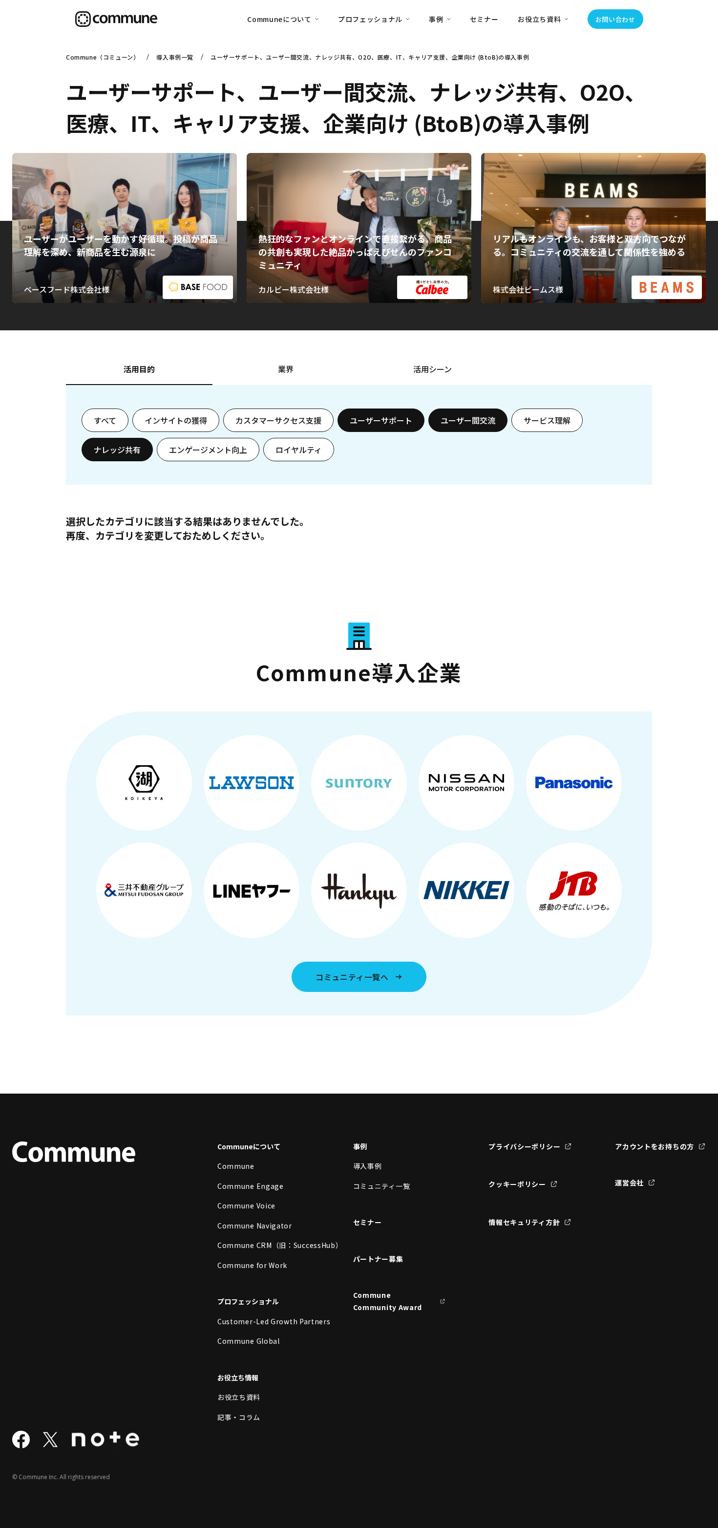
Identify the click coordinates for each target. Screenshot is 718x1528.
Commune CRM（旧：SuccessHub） (263, 1245)
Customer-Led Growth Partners (263, 1321)
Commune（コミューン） (102, 57)
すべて (105, 420)
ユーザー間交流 (468, 420)
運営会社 (629, 1182)
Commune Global (248, 1341)
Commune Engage (250, 1186)
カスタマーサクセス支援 (278, 420)
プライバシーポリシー (524, 1146)
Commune (235, 1166)
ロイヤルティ (298, 449)
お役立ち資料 (238, 1397)
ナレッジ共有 (117, 449)
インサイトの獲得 (176, 420)
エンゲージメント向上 (208, 449)
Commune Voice (246, 1205)
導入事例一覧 (174, 57)
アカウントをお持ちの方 (654, 1146)
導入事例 (367, 1166)
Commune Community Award (387, 1301)
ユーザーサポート (381, 420)
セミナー (484, 19)
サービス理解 (547, 420)
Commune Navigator (254, 1225)
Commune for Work (252, 1265)
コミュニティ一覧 (381, 1186)
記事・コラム (238, 1417)
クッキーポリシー (517, 1184)
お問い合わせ (615, 19)
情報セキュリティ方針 (524, 1222)
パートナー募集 (378, 1259)
